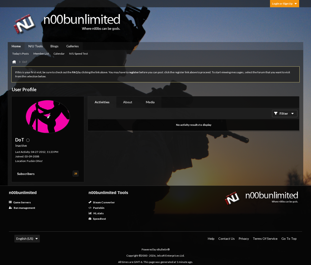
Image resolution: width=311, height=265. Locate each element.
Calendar (59, 53)
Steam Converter (103, 202)
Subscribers (26, 174)
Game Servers (22, 202)
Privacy (244, 238)
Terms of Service (265, 238)
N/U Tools (35, 46)
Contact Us (226, 238)
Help (211, 238)
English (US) (24, 238)
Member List (41, 53)
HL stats (98, 213)
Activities (102, 102)
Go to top (289, 238)
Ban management (24, 207)
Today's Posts (20, 53)
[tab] (102, 102)
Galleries (72, 46)
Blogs (55, 46)
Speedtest (99, 218)
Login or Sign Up (282, 3)
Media (150, 102)
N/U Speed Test (78, 53)
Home (16, 46)
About (127, 102)
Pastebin (98, 207)
